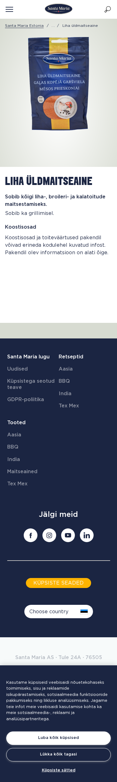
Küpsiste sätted (59, 770)
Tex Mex (69, 405)
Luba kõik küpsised (58, 738)
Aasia (66, 369)
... (53, 25)
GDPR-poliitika (25, 399)
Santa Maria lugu (28, 356)
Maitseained (22, 471)
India (65, 393)
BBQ (64, 381)
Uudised (17, 369)
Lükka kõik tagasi (58, 754)
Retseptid (71, 356)
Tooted (16, 422)
